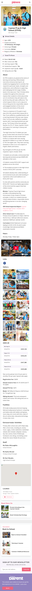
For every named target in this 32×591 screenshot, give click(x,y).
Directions (9, 497)
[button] (2, 2)
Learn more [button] (23, 584)
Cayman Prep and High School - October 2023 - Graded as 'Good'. (14, 208)
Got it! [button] (7, 588)
